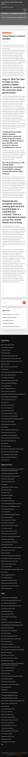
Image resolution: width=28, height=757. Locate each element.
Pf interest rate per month (7, 660)
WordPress (17, 753)
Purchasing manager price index (9, 413)
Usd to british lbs (5, 706)
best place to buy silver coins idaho (11, 3)
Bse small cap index (5, 492)
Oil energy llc (4, 484)
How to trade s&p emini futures (8, 375)
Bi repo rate (4, 619)
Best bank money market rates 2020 (9, 380)
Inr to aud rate (4, 443)
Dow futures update (6, 633)
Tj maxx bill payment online (7, 410)
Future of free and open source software (10, 536)
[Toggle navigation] (25, 9)
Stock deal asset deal (6, 739)
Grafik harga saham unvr (7, 611)
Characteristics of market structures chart (11, 558)
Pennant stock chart (6, 350)
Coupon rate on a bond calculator (9, 531)
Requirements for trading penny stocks (10, 506)
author (6, 41)
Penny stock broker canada (7, 421)
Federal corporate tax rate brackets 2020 (10, 555)
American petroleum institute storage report (11, 676)
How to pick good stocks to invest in (10, 314)
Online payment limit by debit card (9, 355)
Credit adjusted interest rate (8, 709)
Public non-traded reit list (7, 614)
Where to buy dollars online (7, 344)
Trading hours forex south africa (9, 533)
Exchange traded (5, 364)
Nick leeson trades (5, 353)
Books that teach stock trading (8, 520)
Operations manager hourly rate (9, 457)
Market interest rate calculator (8, 424)
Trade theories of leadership (8, 742)
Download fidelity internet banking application (12, 418)
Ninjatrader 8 (4, 689)
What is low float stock (6, 641)
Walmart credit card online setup (9, 703)
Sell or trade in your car (8, 320)
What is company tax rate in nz (8, 388)
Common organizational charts (8, 564)
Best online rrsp (5, 402)
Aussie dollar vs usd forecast (8, 522)
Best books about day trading (9, 317)
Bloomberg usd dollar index (7, 500)
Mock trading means (6, 446)
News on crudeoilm (5, 553)
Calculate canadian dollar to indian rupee (11, 638)
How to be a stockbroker (7, 711)
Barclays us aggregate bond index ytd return (12, 361)
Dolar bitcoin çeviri (5, 673)
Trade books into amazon (7, 347)
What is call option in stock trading (9, 366)
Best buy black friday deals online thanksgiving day (13, 394)
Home (3, 17)
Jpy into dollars (4, 427)
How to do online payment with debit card (11, 600)
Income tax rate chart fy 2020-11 (8, 603)
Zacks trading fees (5, 511)
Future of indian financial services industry (11, 503)
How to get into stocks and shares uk (11, 326)
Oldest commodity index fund (8, 481)
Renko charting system (6, 489)
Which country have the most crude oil (10, 476)
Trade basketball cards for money (9, 454)
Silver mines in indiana (6, 733)
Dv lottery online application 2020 (9, 583)
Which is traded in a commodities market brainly (12, 649)
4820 (2, 744)
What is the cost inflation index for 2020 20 (11, 606)
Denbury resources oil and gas (8, 391)
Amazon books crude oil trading (8, 616)
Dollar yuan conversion (6, 652)
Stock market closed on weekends (9, 416)
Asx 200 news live (5, 460)
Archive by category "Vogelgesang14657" (16, 17)
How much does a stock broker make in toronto (12, 449)
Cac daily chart (4, 369)
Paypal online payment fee (7, 627)
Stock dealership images (7, 495)
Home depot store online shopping (9, 692)
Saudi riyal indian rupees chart (8, 440)
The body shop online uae (7, 728)
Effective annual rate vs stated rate (9, 561)
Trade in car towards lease (7, 722)
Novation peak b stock (6, 588)
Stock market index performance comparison (12, 547)
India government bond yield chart (9, 473)
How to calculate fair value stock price (10, 429)
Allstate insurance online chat (8, 681)
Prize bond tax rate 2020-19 (7, 509)
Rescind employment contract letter (9, 731)
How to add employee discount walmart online (12, 569)
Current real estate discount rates (9, 542)
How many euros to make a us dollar (9, 451)
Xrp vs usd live (4, 572)
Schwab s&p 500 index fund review (9, 695)
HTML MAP (19, 754)
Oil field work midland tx (7, 544)
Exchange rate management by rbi (9, 636)
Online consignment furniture (8, 575)
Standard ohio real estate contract (9, 525)
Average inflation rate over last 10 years (10, 647)
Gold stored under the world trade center (11, 358)
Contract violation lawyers (7, 670)
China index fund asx (6, 386)
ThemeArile (13, 754)
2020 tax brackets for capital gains (9, 630)
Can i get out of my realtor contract (9, 487)
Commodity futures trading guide (9, 435)
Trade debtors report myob (7, 377)
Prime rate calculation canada (8, 399)
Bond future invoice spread (7, 655)
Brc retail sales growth (6, 528)
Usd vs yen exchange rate (7, 407)
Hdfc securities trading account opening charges (12, 700)
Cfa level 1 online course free (8, 550)
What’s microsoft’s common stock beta (10, 438)
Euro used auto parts (6, 687)
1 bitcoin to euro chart (6, 498)
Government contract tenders (8, 717)
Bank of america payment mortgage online (11, 622)
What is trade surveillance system (9, 720)
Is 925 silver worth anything (7, 405)
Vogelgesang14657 (7, 33)
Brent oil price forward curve (8, 608)
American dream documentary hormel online (12, 372)
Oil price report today (6, 566)
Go (24, 302)
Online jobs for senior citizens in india (10, 586)
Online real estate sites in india (8, 432)
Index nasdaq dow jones (7, 517)
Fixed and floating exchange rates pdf (10, 514)
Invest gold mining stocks (8, 323)
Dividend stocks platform (7, 678)
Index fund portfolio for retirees (8, 725)
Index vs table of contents (7, 644)
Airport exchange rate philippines (9, 383)
